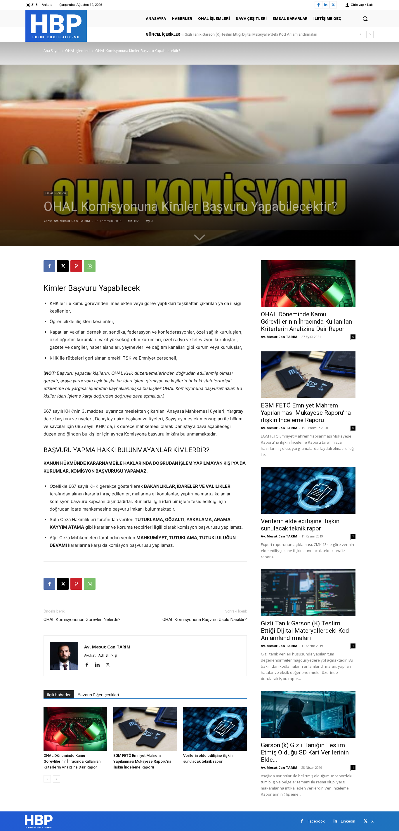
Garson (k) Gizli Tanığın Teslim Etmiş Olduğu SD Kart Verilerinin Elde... (305, 752)
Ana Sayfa (52, 50)
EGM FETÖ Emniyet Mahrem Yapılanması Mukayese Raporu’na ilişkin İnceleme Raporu (142, 761)
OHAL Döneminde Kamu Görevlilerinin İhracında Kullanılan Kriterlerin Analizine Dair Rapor (72, 761)
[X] (333, 4)
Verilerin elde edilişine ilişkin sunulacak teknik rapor (300, 525)
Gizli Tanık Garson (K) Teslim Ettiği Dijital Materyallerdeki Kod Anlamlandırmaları (250, 34)
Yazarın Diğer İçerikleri (98, 695)
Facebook (316, 821)
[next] (370, 34)
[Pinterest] (76, 266)
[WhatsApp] (90, 266)
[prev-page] (47, 779)
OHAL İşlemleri (77, 50)
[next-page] (56, 779)
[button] (365, 18)
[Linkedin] (325, 4)
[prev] (360, 34)
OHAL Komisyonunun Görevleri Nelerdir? (82, 619)
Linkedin (348, 821)
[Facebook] (318, 4)
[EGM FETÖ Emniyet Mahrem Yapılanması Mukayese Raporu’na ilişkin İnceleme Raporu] (145, 729)
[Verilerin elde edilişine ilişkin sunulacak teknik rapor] (215, 729)
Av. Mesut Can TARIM (72, 220)
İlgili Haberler (59, 695)
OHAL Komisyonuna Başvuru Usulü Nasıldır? (204, 619)
